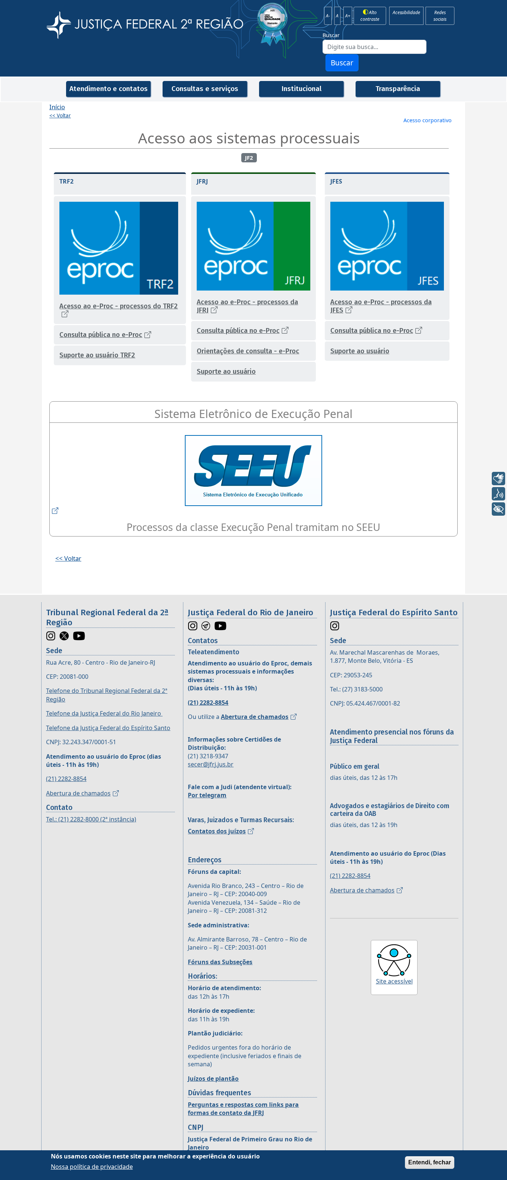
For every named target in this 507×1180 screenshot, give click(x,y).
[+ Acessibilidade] (498, 509)
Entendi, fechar (429, 1162)
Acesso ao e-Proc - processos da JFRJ (247, 306)
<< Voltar (60, 115)
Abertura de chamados (78, 793)
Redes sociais (440, 15)
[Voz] (498, 493)
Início (57, 107)
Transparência (398, 88)
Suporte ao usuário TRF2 (97, 355)
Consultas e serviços (204, 88)
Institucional (301, 88)
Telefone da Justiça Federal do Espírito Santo (108, 728)
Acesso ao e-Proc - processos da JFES (381, 306)
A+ (347, 16)
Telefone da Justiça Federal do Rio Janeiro (104, 713)
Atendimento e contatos (108, 88)
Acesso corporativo (427, 120)
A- (328, 16)
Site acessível (394, 981)
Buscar (331, 35)
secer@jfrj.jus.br (210, 764)
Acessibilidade (406, 12)
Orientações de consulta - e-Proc (248, 351)
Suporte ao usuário (226, 371)
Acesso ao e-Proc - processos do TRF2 (118, 306)
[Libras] (498, 478)
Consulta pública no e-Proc (100, 335)
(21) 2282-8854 (66, 779)
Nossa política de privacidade (92, 1167)
